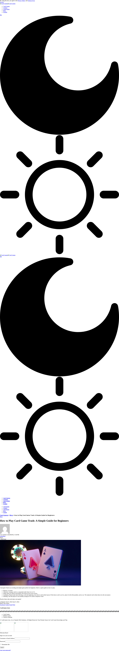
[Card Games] (7, 3)
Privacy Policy (21, 0)
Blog (1, 516)
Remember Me (6, 644)
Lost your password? (5, 650)
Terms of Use (31, 0)
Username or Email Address (7, 638)
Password (2, 641)
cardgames (2, 536)
